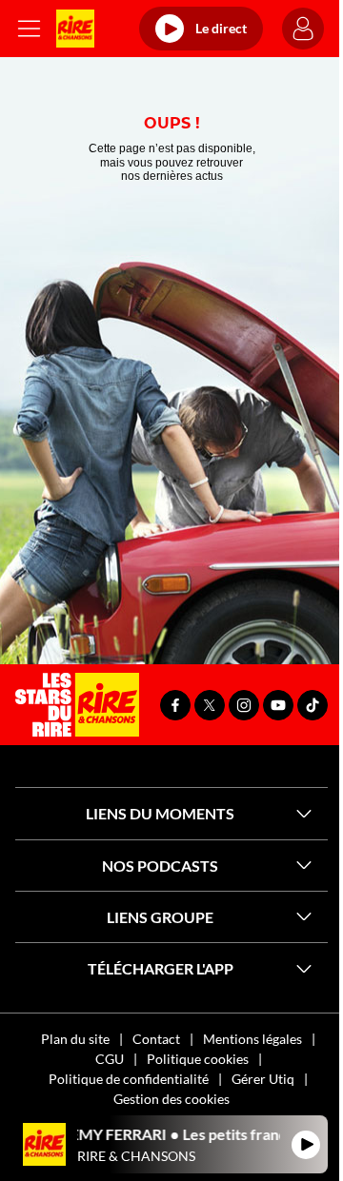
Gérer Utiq (263, 1079)
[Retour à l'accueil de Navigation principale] (75, 29)
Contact (156, 1039)
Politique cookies (198, 1059)
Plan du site (75, 1039)
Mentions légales (252, 1039)
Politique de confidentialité (129, 1079)
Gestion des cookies (171, 1099)
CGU (109, 1059)
